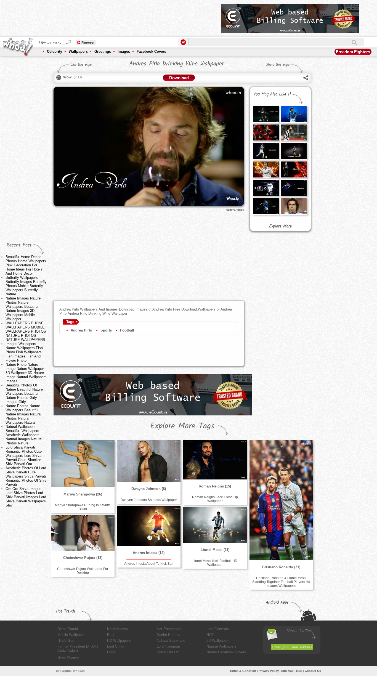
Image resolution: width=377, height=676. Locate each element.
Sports (106, 330)
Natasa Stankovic (171, 640)
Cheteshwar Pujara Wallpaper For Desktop (82, 571)
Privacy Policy (269, 670)
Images (124, 51)
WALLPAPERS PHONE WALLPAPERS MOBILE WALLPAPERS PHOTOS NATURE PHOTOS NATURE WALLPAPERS (26, 331)
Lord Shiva (115, 646)
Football (127, 330)
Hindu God (65, 640)
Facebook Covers (151, 51)
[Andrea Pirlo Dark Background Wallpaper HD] (265, 151)
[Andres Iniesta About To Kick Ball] (148, 526)
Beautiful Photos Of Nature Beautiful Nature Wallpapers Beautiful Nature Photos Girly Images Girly (24, 393)
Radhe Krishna (168, 635)
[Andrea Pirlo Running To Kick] (293, 151)
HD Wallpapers (119, 640)
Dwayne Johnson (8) (148, 489)
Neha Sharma (68, 658)
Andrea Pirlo (81, 330)
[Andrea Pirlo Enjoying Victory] (265, 169)
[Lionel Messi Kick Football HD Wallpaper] (215, 525)
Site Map (287, 670)
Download (179, 77)
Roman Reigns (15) (215, 486)
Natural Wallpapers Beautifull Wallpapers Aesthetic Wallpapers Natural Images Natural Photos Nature (24, 435)
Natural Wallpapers (221, 646)
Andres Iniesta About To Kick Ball (148, 564)
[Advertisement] (116, 16)
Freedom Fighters (353, 51)
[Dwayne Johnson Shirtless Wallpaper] (148, 461)
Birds (111, 635)
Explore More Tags (182, 426)
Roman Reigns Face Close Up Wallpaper (215, 499)
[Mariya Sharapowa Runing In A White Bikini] (83, 463)
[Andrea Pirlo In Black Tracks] (293, 169)
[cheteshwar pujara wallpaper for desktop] (83, 533)
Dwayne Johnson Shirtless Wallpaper (149, 500)
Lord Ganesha (217, 629)
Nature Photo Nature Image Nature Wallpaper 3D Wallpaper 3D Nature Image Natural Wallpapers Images (26, 372)
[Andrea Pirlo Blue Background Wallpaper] (293, 114)
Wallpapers (78, 51)
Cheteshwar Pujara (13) (82, 558)
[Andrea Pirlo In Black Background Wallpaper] (265, 206)
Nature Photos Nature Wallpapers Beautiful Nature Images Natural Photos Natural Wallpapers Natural (23, 414)
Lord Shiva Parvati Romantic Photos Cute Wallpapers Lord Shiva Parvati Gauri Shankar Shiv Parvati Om (24, 455)
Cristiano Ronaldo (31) (281, 567)
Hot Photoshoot (169, 629)
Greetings (102, 51)
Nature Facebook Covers (226, 652)
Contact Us (313, 670)
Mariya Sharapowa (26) (82, 494)
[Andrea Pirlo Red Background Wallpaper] (265, 132)
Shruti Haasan (168, 652)
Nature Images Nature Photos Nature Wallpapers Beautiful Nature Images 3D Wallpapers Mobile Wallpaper (23, 308)
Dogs (111, 652)
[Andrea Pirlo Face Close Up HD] (293, 206)
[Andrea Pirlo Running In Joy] (293, 188)
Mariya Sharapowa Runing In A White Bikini (83, 507)
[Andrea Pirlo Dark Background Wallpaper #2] (265, 114)
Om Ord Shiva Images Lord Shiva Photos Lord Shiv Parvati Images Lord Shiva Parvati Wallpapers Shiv (26, 497)
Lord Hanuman (168, 646)
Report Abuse (235, 209)
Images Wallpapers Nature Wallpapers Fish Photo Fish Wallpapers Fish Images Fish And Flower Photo (24, 352)
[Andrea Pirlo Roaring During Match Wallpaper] (293, 132)
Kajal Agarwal (118, 629)
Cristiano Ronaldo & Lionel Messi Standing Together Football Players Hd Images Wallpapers (281, 582)
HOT (210, 635)
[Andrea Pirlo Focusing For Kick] (265, 188)
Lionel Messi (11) (215, 550)
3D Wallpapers (218, 640)
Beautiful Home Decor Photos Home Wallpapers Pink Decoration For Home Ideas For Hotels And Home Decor (26, 265)
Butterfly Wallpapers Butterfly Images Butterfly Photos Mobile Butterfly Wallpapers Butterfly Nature (26, 285)
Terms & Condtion (243, 670)
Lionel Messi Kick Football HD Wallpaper (214, 563)
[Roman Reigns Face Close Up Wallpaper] (215, 459)
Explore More (280, 226)
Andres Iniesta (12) (148, 553)
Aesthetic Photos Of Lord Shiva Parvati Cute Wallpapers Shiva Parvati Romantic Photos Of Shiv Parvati (26, 476)
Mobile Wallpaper (71, 635)
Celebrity (54, 51)
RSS (299, 670)
